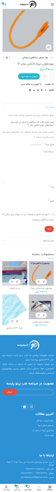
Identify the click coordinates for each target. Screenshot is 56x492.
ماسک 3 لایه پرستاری (15, 328)
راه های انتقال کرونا (46, 425)
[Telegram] (30, 90)
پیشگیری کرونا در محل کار (43, 430)
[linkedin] (34, 90)
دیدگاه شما (48, 151)
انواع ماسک (49, 435)
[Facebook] (45, 90)
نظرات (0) (50, 107)
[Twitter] (42, 90)
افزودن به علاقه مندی (30, 84)
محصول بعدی (3, 57)
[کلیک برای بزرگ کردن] (49, 47)
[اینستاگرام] (32, 407)
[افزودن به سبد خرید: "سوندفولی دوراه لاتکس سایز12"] (43, 281)
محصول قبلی (9, 57)
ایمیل (51, 200)
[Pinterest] (38, 90)
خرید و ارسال (48, 240)
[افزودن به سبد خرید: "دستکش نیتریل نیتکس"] (43, 315)
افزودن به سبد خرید (29, 76)
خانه (52, 57)
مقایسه (48, 84)
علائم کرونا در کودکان (45, 420)
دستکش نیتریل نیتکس (41, 322)
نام (52, 187)
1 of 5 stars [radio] (39, 145)
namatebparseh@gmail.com (34, 477)
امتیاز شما (49, 144)
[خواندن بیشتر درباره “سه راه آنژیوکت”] (17, 281)
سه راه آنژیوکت (14, 288)
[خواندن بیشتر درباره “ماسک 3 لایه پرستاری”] (17, 321)
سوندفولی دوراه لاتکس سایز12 (41, 288)
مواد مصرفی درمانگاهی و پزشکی (35, 57)
